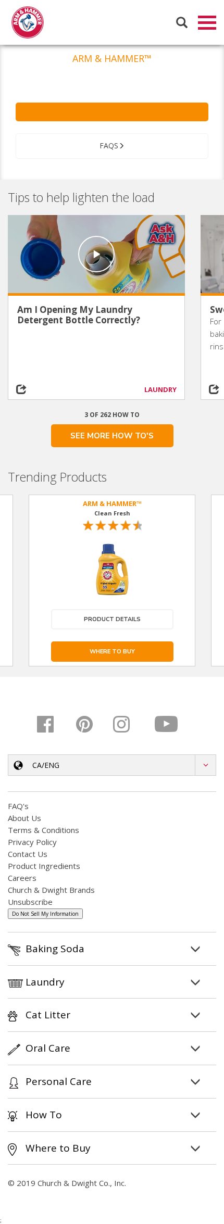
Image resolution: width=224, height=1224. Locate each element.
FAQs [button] (108, 145)
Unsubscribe (30, 902)
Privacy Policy (32, 842)
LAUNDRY (160, 389)
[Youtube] (167, 724)
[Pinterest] (91, 724)
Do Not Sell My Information (45, 913)
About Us (24, 818)
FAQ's (18, 806)
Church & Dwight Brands (51, 890)
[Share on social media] (30, 389)
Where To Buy (112, 651)
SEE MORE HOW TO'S (112, 436)
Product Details (112, 619)
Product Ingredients (44, 866)
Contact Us (27, 854)
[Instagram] (129, 724)
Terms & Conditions (43, 830)
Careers (22, 878)
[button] (112, 765)
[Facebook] (53, 724)
